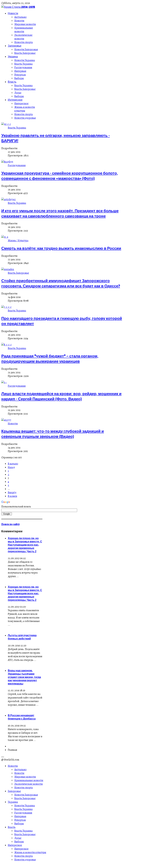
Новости (13, 13)
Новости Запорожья (26, 49)
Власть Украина (23, 64)
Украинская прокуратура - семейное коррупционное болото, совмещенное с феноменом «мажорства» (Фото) (59, 175)
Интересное (15, 99)
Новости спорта (23, 42)
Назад (11, 467)
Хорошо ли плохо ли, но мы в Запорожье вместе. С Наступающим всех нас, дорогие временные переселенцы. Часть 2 (25, 545)
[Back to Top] (2, 756)
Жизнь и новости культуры (24, 108)
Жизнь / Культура (18, 240)
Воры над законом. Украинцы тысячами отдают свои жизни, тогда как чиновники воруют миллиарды (24, 677)
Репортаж (20, 74)
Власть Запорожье (25, 53)
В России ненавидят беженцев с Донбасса (22, 717)
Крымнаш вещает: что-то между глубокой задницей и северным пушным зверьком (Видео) (52, 433)
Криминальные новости (23, 29)
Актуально (20, 17)
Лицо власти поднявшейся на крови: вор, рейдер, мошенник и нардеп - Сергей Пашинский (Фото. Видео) (61, 396)
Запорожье (14, 45)
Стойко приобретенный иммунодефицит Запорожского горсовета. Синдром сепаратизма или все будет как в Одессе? (60, 283)
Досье (17, 92)
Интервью (20, 71)
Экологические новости (23, 36)
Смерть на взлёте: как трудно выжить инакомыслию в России (61, 248)
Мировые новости (25, 24)
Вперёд (12, 492)
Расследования (23, 67)
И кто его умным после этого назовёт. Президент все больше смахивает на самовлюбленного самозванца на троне (60, 213)
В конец (12, 496)
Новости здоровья (25, 118)
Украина (13, 56)
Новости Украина (24, 60)
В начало (13, 463)
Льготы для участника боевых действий (22, 637)
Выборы (19, 78)
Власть (12, 81)
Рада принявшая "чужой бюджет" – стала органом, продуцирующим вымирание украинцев (49, 358)
